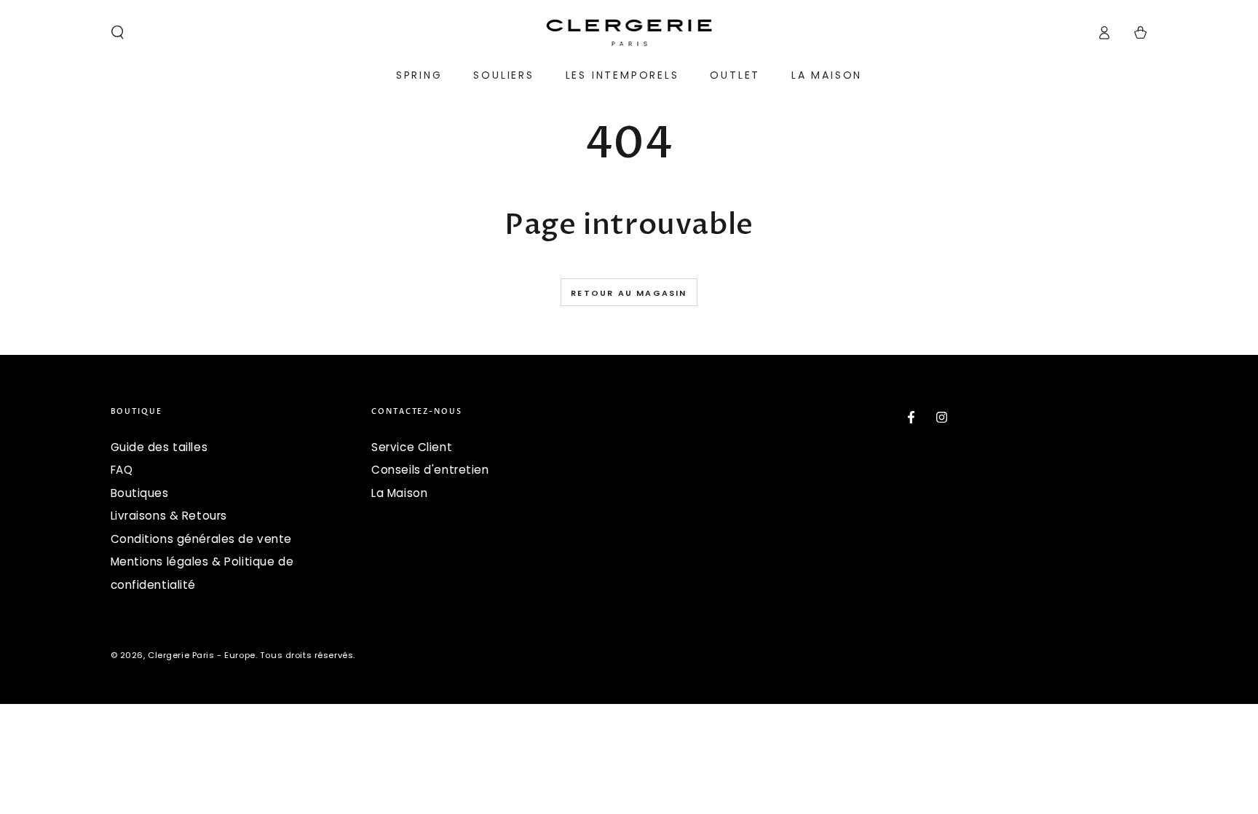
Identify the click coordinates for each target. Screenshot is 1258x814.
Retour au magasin (629, 293)
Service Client (411, 447)
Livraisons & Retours (169, 515)
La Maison (399, 493)
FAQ (122, 469)
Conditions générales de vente (202, 539)
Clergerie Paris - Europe (202, 655)
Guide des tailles (159, 447)
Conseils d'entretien (429, 469)
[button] (117, 32)
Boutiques (140, 493)
